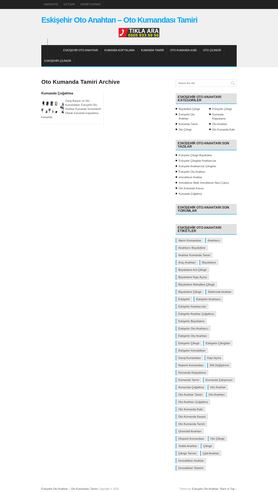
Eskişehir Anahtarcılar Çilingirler (197, 166)
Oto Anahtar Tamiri (190, 394)
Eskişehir (184, 299)
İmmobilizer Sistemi (190, 468)
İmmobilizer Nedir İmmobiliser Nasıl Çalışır (204, 182)
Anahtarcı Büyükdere (191, 247)
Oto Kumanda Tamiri (191, 424)
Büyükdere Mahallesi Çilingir (196, 284)
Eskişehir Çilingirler (218, 343)
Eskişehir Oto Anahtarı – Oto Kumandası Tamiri (119, 20)
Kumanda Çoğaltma (57, 93)
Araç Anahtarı (187, 262)
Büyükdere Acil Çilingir (192, 269)
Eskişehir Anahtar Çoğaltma (196, 313)
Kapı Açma (214, 357)
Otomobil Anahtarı (189, 431)
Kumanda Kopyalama (119, 50)
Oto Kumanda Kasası (191, 188)
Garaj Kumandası (189, 357)
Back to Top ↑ (228, 488)
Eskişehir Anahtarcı (208, 299)
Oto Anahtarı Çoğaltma (193, 402)
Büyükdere (209, 262)
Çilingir (207, 446)
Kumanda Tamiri (152, 50)
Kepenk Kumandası (191, 365)
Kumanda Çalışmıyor (219, 379)
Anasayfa (51, 4)
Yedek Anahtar (187, 446)
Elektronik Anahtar (219, 291)
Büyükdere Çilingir (189, 109)
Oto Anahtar (218, 387)
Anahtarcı (214, 240)
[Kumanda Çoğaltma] (52, 107)
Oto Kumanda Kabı (183, 50)
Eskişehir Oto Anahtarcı (193, 328)
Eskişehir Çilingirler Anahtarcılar (197, 160)
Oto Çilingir (212, 50)
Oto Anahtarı (219, 124)
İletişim (69, 4)
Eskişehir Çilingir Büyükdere (195, 155)
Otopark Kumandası (191, 438)
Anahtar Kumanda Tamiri (194, 255)
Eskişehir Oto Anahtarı (80, 50)
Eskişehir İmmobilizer (192, 350)
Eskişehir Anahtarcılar (192, 306)
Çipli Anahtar (211, 453)
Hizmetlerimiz (90, 4)
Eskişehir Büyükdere (191, 321)
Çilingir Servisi (187, 453)
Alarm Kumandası (189, 240)
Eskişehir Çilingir (57, 60)
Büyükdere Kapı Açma (192, 277)
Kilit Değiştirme (219, 365)
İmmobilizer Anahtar (190, 177)
